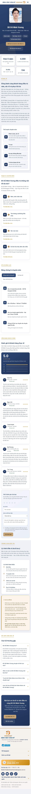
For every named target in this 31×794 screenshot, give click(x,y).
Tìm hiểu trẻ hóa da (7, 256)
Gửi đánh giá (8, 534)
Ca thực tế (20, 275)
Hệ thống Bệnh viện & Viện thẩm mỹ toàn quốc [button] (14, 778)
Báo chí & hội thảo (8, 279)
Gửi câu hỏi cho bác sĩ (15, 48)
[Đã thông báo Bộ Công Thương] (15, 745)
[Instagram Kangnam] (11, 773)
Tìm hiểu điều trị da (7, 206)
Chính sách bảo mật (5, 784)
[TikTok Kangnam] (15, 773)
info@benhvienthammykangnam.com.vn (14, 769)
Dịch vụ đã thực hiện (8, 513)
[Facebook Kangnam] (3, 773)
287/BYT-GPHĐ (24, 739)
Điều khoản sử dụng (5, 786)
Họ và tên (5, 506)
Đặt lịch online (9, 721)
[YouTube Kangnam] (7, 773)
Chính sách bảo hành (16, 784)
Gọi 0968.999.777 (9, 716)
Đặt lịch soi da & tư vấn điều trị (15, 43)
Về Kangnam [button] (5, 751)
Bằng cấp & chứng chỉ (8, 275)
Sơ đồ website (15, 786)
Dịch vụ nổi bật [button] (6, 755)
